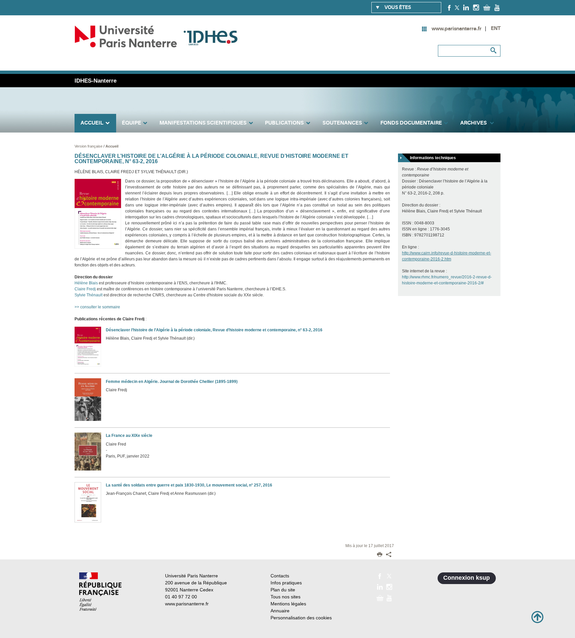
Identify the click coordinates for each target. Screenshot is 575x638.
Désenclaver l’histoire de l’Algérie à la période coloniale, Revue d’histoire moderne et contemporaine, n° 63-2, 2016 (214, 330)
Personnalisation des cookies (301, 617)
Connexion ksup (466, 577)
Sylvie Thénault (88, 295)
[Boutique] (486, 7)
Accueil (111, 146)
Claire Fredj (85, 289)
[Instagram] (476, 7)
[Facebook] (449, 7)
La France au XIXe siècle (129, 435)
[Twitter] (457, 7)
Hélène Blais (86, 283)
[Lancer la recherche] (493, 50)
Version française (89, 146)
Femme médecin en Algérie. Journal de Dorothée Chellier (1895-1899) (172, 381)
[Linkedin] (466, 7)
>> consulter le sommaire (97, 307)
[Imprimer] (379, 555)
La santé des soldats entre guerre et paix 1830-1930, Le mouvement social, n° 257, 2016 (189, 485)
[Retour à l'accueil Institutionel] (100, 591)
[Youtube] (496, 7)
